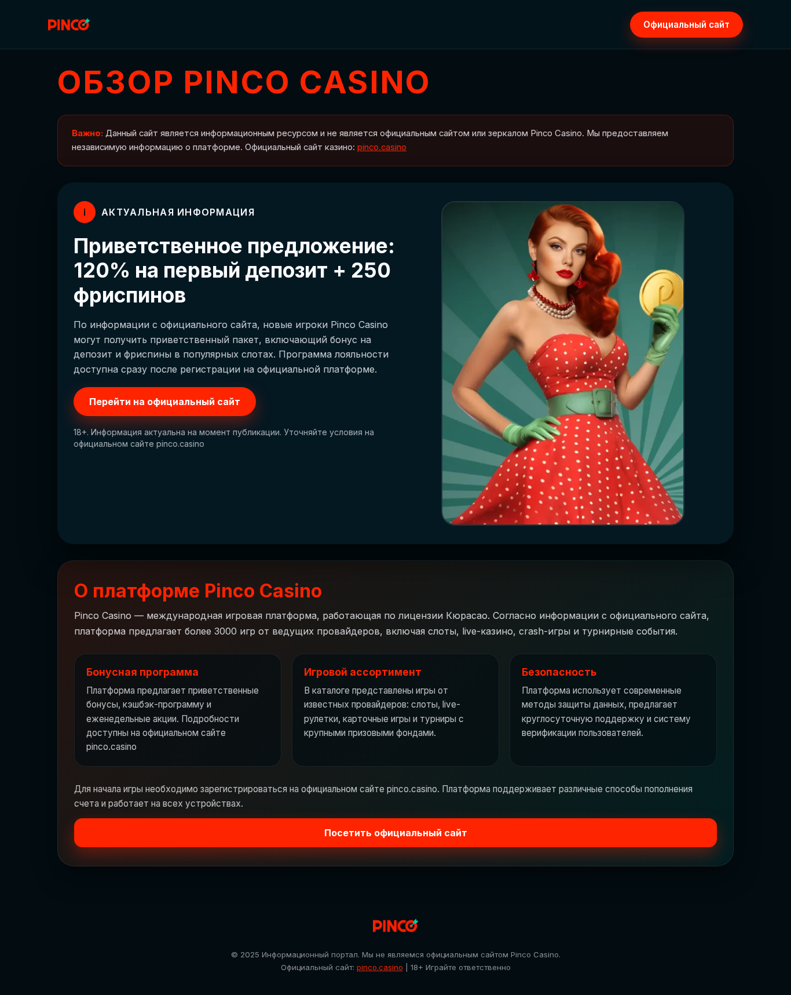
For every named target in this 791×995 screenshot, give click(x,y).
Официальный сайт (686, 24)
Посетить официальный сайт (395, 833)
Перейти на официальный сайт (164, 401)
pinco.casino (382, 147)
